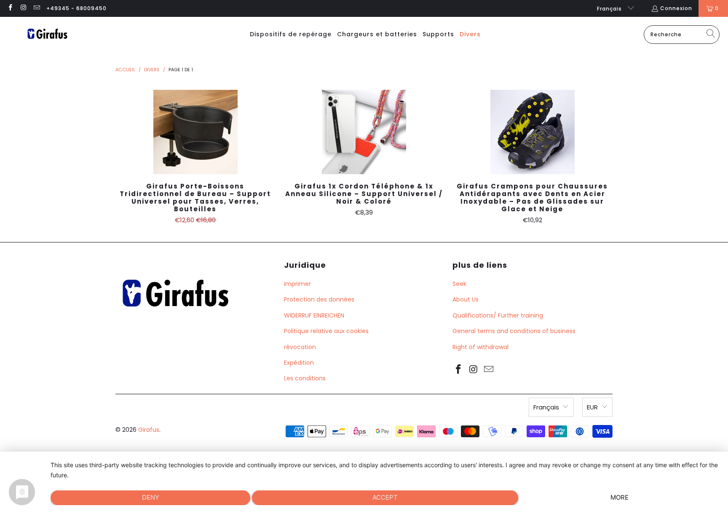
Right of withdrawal (480, 347)
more (619, 497)
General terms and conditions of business (513, 331)
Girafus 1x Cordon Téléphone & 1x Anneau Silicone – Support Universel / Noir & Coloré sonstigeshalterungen (364, 132)
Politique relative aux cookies (326, 331)
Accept (385, 497)
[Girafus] (47, 34)
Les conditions (305, 378)
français (610, 8)
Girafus (148, 429)
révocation (300, 347)
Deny (150, 497)
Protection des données (319, 299)
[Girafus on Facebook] (9, 8)
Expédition (299, 362)
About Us (465, 299)
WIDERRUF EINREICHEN (314, 315)
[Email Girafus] (36, 8)
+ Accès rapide (195, 150)
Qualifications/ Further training (497, 315)
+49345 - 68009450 (76, 8)
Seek (459, 284)
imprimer (297, 284)
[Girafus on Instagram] (23, 8)
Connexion (676, 8)
